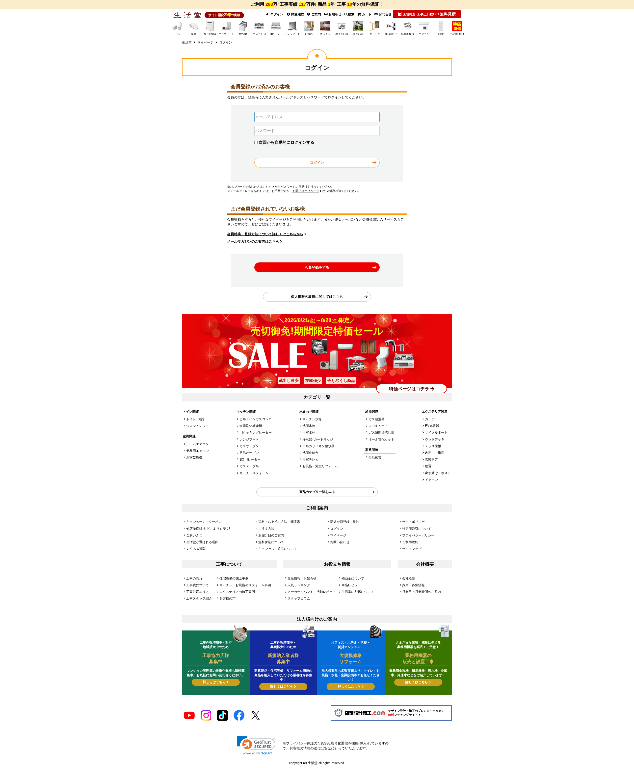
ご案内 (315, 14)
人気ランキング (299, 585)
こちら (267, 186)
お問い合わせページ (305, 191)
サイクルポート (436, 432)
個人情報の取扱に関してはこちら (317, 297)
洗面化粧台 (310, 453)
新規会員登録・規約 (344, 522)
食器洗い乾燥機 (250, 426)
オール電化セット (381, 439)
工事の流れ (194, 578)
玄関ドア (431, 459)
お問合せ (385, 14)
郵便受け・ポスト (438, 473)
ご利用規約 (410, 542)
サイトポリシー (413, 522)
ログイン (276, 14)
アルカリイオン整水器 (318, 446)
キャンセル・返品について (277, 549)
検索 (351, 14)
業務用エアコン (197, 451)
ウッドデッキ (434, 439)
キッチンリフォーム (253, 473)
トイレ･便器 (195, 419)
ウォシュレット (197, 426)
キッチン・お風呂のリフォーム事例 (245, 585)
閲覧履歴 (297, 14)
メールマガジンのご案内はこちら (253, 241)
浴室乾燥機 (194, 457)
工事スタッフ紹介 (199, 598)
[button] (256, 746)
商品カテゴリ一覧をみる (317, 492)
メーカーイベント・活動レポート (312, 592)
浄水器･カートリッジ (317, 439)
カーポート (433, 419)
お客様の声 (227, 598)
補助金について (353, 578)
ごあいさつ (194, 535)
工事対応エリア (197, 592)
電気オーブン (249, 453)
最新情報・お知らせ (302, 578)
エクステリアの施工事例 (237, 592)
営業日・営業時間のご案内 (421, 592)
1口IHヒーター (250, 459)
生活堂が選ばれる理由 (202, 542)
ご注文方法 (266, 529)
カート (366, 14)
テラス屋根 (433, 446)
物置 (428, 466)
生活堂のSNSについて (358, 592)
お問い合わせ (339, 542)
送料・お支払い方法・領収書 (279, 522)
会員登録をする (317, 267)
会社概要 (408, 578)
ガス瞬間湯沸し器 (381, 432)
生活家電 (375, 457)
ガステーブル (249, 466)
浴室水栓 (308, 432)
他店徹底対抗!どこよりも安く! (208, 529)
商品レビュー (351, 585)
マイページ (338, 535)
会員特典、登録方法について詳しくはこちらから (265, 234)
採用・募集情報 (413, 585)
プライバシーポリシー (418, 535)
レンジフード (249, 439)
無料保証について (271, 542)
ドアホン (431, 480)
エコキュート (378, 426)
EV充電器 (432, 426)
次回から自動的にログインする (286, 142)
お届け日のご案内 (271, 535)
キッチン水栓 (312, 419)
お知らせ (334, 14)
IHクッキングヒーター (255, 432)
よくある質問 (196, 549)
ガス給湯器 (377, 419)
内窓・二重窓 (434, 453)
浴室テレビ (310, 459)
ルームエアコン (197, 444)
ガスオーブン (249, 446)
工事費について (197, 585)
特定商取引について (416, 529)
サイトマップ (412, 549)
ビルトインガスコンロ (255, 419)
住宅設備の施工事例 (233, 578)
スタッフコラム (299, 598)
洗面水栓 (308, 426)
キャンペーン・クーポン (204, 522)
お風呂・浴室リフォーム (320, 466)
